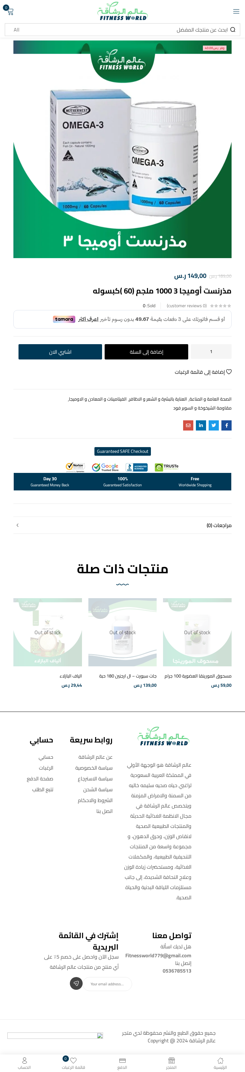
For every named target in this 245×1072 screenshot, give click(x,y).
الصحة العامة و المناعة (210, 399)
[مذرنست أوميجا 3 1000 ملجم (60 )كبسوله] (226, 425)
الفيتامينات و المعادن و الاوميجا (98, 399)
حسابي (46, 757)
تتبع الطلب (42, 789)
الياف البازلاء (71, 676)
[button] (122, 451)
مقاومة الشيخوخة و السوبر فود (202, 408)
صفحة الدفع (40, 778)
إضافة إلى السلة (146, 352)
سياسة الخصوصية (94, 767)
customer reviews (186, 305)
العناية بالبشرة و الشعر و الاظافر (158, 399)
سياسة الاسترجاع (95, 778)
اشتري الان (60, 352)
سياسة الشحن (98, 789)
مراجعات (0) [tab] (219, 525)
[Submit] (76, 983)
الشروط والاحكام (95, 800)
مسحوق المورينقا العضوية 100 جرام (198, 676)
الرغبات (46, 767)
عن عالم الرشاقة (95, 757)
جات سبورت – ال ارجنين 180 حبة (128, 676)
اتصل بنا (104, 811)
